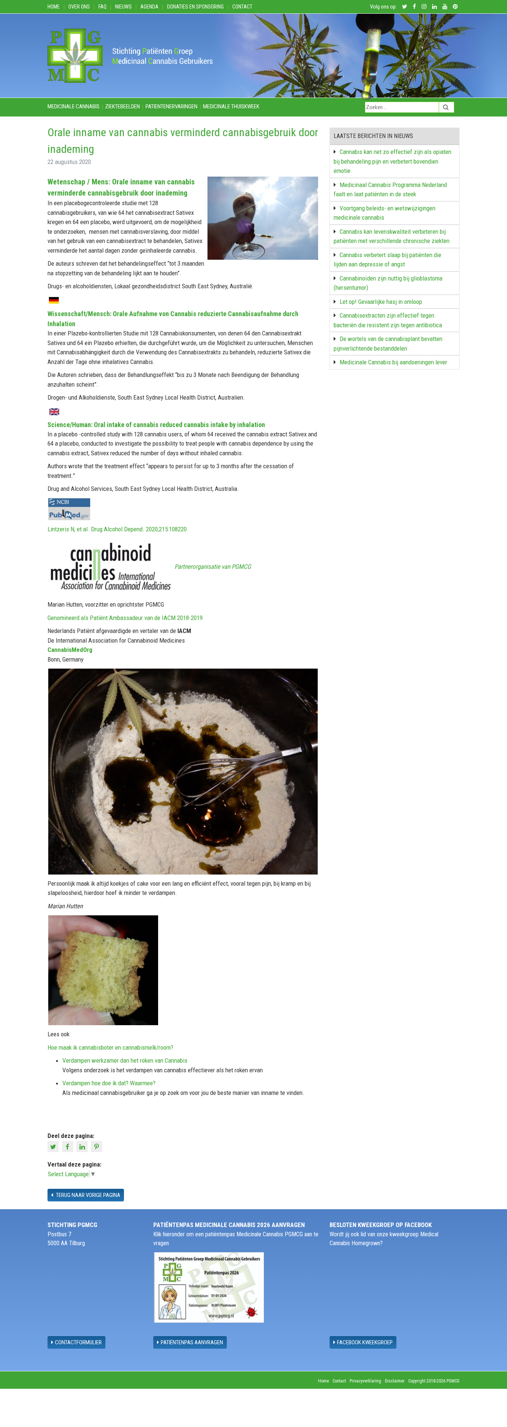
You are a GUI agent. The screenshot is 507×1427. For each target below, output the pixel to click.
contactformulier (78, 1342)
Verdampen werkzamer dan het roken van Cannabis (124, 1060)
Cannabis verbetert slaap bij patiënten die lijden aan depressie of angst (387, 259)
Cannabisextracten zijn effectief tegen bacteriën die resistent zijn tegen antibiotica (388, 320)
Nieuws (123, 7)
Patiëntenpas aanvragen (192, 1342)
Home (54, 7)
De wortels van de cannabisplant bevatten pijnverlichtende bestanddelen (388, 343)
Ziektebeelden (122, 106)
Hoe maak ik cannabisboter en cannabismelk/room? (110, 1047)
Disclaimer (395, 1381)
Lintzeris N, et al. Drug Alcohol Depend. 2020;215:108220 (117, 529)
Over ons (79, 7)
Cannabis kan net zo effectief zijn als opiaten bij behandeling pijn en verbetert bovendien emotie (392, 161)
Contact (242, 7)
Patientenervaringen (171, 106)
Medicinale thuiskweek (231, 106)
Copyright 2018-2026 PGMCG (433, 1381)
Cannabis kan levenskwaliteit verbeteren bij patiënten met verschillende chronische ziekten (391, 236)
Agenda (149, 7)
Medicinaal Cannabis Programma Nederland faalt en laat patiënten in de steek (390, 189)
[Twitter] (54, 1146)
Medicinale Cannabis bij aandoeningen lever (393, 362)
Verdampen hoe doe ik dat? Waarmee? (109, 1083)
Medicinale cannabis (73, 106)
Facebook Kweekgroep (365, 1342)
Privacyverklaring (365, 1381)
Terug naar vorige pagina (87, 1195)
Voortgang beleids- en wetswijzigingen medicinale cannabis (384, 213)
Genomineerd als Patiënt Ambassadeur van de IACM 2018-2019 (125, 617)
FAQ (102, 7)
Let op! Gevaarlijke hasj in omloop (381, 301)
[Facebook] (68, 1146)
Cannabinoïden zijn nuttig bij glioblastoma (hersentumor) (388, 283)
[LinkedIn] (82, 1146)
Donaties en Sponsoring (195, 7)
